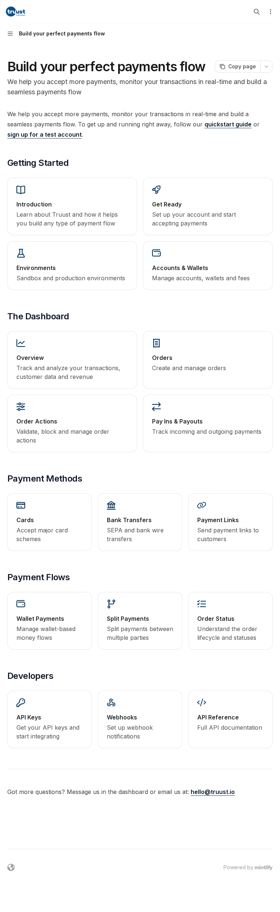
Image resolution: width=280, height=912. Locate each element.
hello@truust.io (213, 791)
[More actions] (270, 12)
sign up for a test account (44, 134)
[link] (72, 206)
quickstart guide (228, 124)
